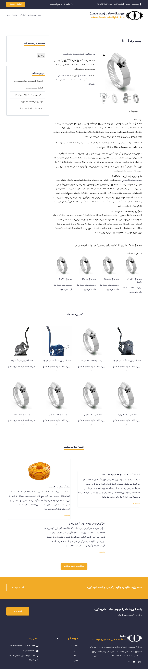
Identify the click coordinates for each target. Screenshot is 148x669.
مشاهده (136, 503)
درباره (76, 655)
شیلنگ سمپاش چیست (34, 88)
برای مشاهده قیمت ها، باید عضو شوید (79, 54)
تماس (8, 15)
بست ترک (81, 75)
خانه (39, 15)
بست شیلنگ (90, 80)
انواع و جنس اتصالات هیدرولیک (31, 101)
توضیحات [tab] (133, 111)
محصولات (32, 15)
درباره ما (15, 15)
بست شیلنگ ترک (77, 80)
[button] (103, 55)
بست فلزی (65, 80)
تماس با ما (17, 611)
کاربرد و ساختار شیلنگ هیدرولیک (31, 108)
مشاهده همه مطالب (74, 566)
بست (87, 75)
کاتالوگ (23, 15)
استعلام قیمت (16, 4)
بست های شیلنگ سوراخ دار (130, 180)
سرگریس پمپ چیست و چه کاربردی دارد (29, 94)
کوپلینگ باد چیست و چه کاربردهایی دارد (28, 81)
